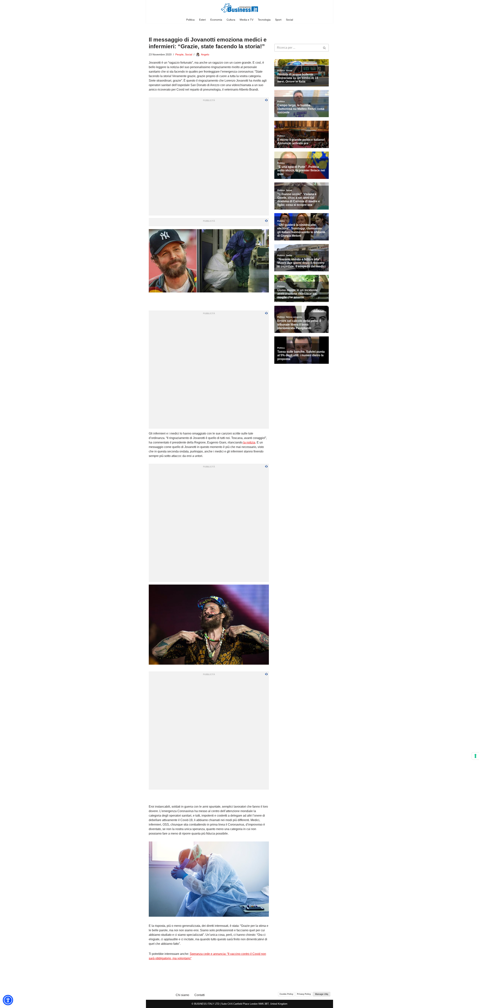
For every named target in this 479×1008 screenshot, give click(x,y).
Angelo (205, 54)
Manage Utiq (321, 994)
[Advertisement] (209, 797)
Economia (216, 19)
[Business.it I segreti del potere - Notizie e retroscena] (239, 8)
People (179, 54)
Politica (190, 19)
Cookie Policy (286, 994)
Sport (278, 19)
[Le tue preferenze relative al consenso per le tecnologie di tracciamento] (475, 756)
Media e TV (246, 19)
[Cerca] (324, 48)
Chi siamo (182, 995)
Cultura (231, 19)
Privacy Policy (304, 994)
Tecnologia (264, 19)
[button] (8, 1000)
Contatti (199, 995)
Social (289, 19)
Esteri (202, 19)
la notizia (248, 442)
